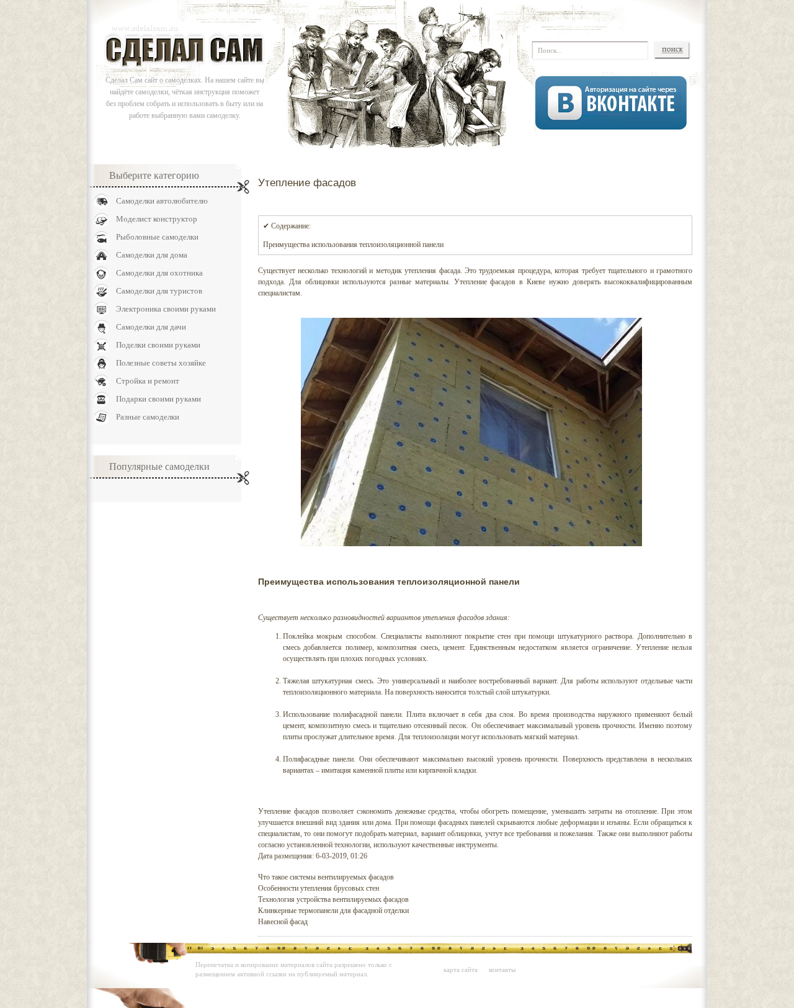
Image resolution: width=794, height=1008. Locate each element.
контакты (502, 969)
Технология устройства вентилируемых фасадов (333, 899)
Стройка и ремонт (147, 380)
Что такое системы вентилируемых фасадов (326, 877)
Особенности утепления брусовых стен (318, 888)
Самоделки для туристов (159, 290)
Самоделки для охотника (159, 272)
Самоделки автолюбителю (162, 200)
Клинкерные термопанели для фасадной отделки (333, 910)
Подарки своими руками (158, 398)
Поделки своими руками (158, 344)
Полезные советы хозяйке (161, 362)
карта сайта (461, 969)
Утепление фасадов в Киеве (500, 281)
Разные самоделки (147, 416)
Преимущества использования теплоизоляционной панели (353, 244)
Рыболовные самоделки (157, 236)
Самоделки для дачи (151, 326)
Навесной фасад (283, 921)
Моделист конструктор (156, 218)
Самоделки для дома (151, 254)
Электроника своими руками (166, 308)
